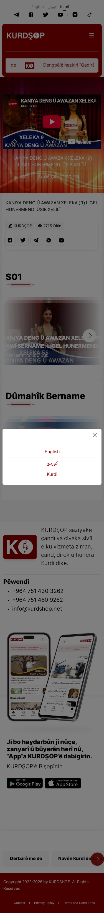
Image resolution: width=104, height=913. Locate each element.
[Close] (94, 435)
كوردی (52, 463)
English (52, 452)
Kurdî (52, 474)
